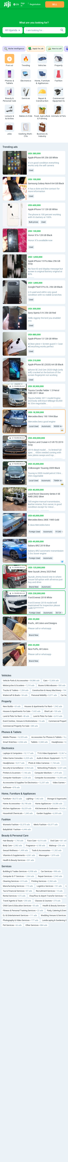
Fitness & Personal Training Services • (23, 910)
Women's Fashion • (16, 824)
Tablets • (39, 742)
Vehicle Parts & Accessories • (21, 680)
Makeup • (57, 845)
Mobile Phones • (15, 737)
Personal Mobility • (44, 695)
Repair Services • (50, 876)
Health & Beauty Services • (18, 860)
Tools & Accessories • (47, 850)
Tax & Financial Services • (17, 891)
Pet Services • (12, 925)
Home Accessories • (17, 803)
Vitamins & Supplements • (19, 855)
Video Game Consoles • (18, 758)
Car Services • (51, 871)
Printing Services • (44, 881)
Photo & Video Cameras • (44, 763)
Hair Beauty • (13, 840)
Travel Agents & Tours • (17, 901)
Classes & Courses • (48, 901)
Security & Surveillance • (18, 768)
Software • (11, 787)
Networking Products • (51, 768)
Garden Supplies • (49, 813)
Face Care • (36, 840)
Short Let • (52, 711)
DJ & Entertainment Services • (20, 915)
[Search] (62, 30)
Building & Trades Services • (20, 871)
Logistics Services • (49, 886)
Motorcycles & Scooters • (18, 685)
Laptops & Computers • (18, 753)
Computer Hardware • (17, 778)
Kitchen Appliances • (17, 808)
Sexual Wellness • (15, 850)
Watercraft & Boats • (15, 695)
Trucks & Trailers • (15, 690)
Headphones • (14, 763)
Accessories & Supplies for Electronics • (26, 782)
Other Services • (36, 925)
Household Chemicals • (18, 813)
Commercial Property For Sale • (20, 726)
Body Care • (12, 845)
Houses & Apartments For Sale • (21, 711)
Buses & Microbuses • (51, 685)
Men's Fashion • (46, 824)
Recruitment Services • (49, 891)
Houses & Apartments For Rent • (43, 706)
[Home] (7, 4)
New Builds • (12, 706)
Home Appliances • (48, 803)
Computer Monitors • (48, 773)
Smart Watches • (15, 742)
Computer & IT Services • (18, 876)
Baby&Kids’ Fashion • (17, 829)
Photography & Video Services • (20, 920)
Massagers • (49, 855)
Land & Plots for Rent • (16, 716)
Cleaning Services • (15, 881)
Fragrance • (35, 845)
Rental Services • (14, 896)
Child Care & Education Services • (21, 905)
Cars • (51, 680)
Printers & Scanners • (17, 773)
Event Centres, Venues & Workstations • (24, 721)
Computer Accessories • (51, 778)
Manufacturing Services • (18, 886)
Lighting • (34, 798)
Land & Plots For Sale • (47, 716)
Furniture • (12, 798)
